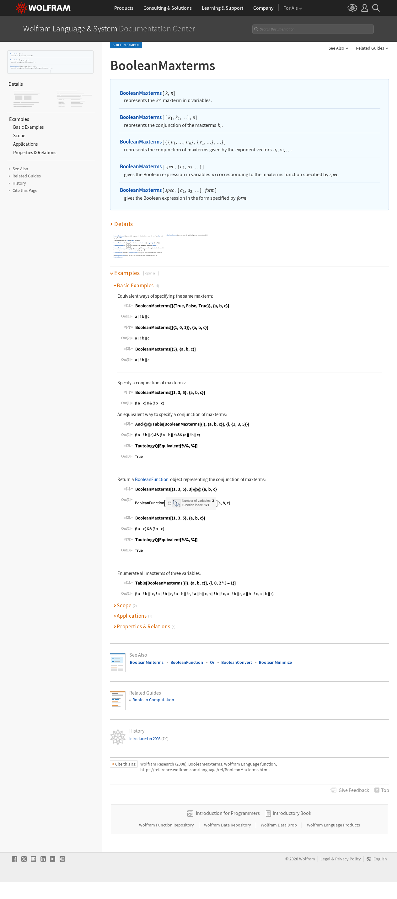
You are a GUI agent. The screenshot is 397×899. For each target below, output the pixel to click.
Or (212, 662)
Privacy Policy (348, 859)
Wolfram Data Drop (279, 825)
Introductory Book (292, 813)
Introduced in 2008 (149, 738)
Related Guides (370, 48)
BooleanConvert (118, 252)
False (121, 238)
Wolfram (307, 859)
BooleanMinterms (147, 662)
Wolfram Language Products (333, 825)
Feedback (354, 790)
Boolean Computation (153, 699)
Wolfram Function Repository (167, 825)
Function (155, 245)
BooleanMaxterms (14, 54)
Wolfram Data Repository (228, 825)
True (159, 236)
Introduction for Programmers (228, 813)
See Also (336, 48)
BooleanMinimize (275, 662)
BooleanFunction (152, 479)
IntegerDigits (150, 243)
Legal (325, 859)
